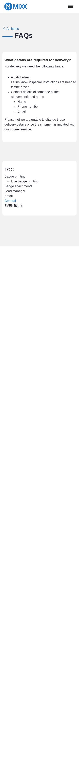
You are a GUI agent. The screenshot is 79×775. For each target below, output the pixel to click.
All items (12, 28)
